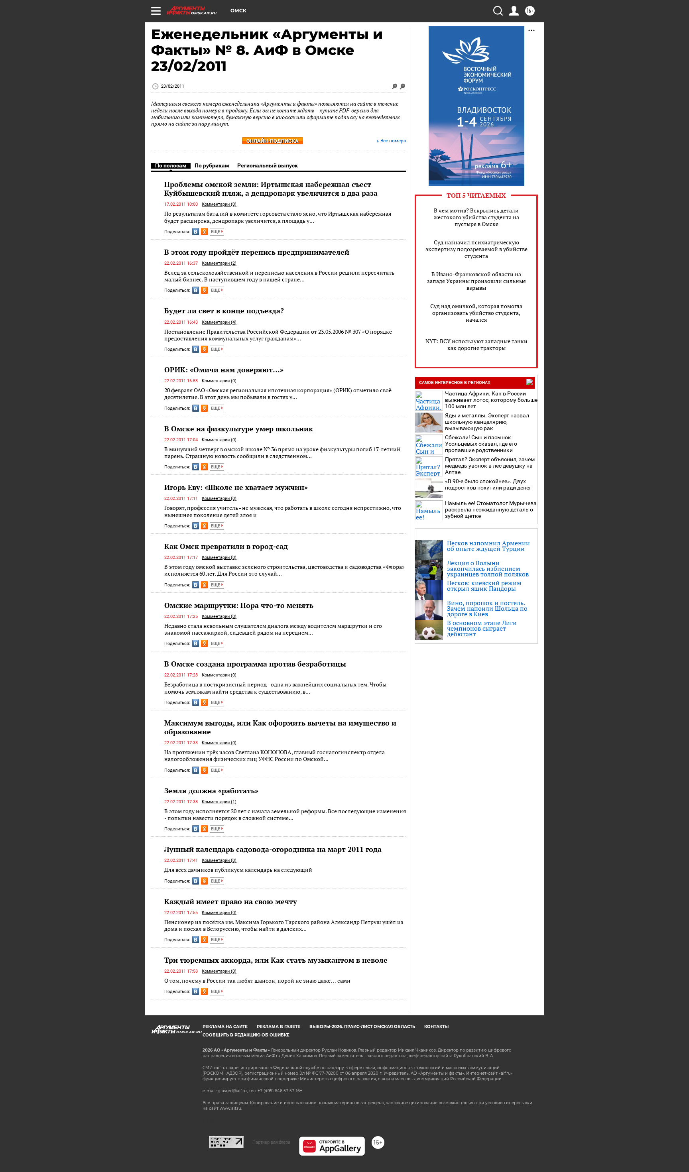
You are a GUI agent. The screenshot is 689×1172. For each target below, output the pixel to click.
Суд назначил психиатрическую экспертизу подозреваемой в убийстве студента (476, 249)
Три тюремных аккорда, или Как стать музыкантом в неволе (276, 960)
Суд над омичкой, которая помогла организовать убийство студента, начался (476, 313)
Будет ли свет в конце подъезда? (224, 310)
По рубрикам (212, 165)
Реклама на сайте (225, 1026)
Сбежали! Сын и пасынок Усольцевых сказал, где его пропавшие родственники (481, 443)
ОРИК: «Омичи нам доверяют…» (223, 369)
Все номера (393, 141)
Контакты (436, 1026)
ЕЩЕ (216, 231)
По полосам (171, 165)
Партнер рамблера (271, 1142)
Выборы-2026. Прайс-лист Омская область (362, 1026)
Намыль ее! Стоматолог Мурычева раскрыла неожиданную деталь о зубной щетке (491, 509)
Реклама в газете (278, 1026)
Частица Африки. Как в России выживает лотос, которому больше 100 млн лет (491, 399)
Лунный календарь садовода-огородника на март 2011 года (273, 849)
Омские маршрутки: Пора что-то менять (238, 605)
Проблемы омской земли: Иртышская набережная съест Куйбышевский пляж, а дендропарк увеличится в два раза (271, 188)
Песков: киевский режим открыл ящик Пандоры (484, 585)
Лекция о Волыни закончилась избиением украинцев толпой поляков (488, 568)
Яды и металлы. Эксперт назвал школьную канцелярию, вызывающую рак (487, 421)
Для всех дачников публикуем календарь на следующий (238, 869)
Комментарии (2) (219, 263)
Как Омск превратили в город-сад (226, 546)
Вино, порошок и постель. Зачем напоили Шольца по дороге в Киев (487, 608)
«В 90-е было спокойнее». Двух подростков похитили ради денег (488, 484)
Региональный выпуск (267, 165)
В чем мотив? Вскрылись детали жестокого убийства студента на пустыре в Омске (476, 217)
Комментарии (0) (219, 204)
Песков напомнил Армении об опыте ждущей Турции (488, 545)
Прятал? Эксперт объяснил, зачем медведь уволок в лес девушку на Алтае (490, 465)
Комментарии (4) (219, 322)
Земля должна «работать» (211, 790)
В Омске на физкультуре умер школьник (238, 428)
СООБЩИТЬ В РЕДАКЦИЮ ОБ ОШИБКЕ (246, 1035)
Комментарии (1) (219, 801)
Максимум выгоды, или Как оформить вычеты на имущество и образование (280, 727)
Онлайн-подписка (272, 141)
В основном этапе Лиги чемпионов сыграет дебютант (482, 628)
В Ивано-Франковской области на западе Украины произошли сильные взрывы (476, 281)
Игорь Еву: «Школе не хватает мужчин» (236, 487)
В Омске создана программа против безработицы (255, 664)
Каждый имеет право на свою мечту (230, 901)
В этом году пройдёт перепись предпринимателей (256, 252)
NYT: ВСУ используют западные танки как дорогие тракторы (476, 344)
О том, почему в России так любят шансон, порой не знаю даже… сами (257, 980)
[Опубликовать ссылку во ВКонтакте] (195, 231)
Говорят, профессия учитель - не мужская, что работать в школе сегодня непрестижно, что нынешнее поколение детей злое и (282, 511)
